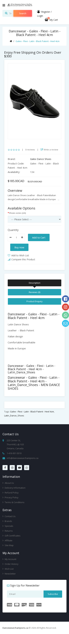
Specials (8, 525)
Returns (8, 530)
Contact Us (10, 516)
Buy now (19, 247)
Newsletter (10, 573)
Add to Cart (38, 237)
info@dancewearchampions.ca (22, 458)
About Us (9, 482)
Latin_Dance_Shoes (14, 415)
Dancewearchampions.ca (15, 627)
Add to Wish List (20, 255)
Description (34, 282)
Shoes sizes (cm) (17, 212)
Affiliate (8, 540)
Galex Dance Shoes (40, 159)
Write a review (50, 149)
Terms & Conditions (14, 502)
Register (45, 11)
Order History (11, 563)
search (22, 13)
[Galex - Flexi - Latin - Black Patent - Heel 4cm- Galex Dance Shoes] (34, 101)
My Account (10, 559)
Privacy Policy (11, 497)
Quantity (13, 230)
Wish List (9, 568)
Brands (8, 521)
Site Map (9, 545)
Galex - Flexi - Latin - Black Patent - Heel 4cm (37, 41)
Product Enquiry (34, 301)
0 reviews (30, 149)
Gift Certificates (12, 535)
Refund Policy (11, 492)
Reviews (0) (34, 292)
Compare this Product (23, 259)
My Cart (53, 19)
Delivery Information (14, 487)
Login (40, 15)
